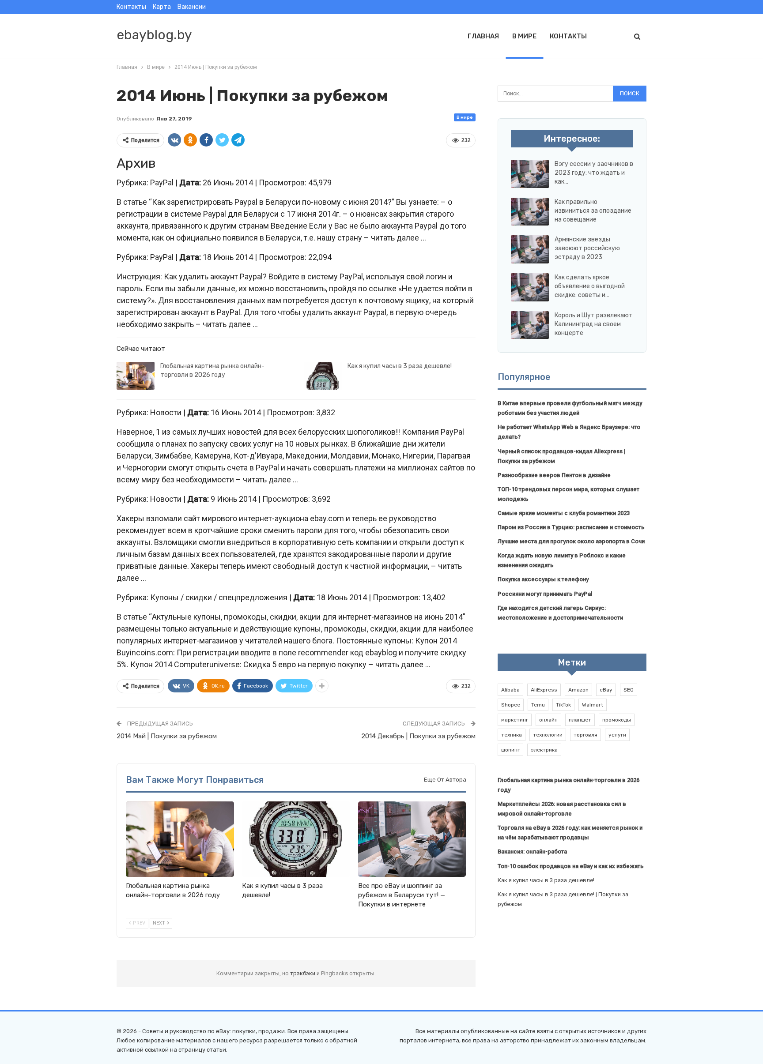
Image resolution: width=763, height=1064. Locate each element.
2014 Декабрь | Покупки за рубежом (418, 736)
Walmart (592, 705)
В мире (524, 36)
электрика (544, 750)
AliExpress (544, 690)
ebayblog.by (154, 35)
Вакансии (192, 7)
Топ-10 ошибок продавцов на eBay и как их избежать (571, 866)
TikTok (563, 705)
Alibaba (510, 690)
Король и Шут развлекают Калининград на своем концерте (594, 324)
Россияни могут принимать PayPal (545, 593)
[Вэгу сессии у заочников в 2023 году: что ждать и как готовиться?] (530, 174)
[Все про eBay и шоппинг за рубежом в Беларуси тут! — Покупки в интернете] (412, 839)
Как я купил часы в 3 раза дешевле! (400, 366)
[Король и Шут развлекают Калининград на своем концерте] (530, 325)
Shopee (510, 705)
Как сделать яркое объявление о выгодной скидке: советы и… (590, 286)
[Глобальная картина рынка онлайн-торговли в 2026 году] (136, 376)
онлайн (548, 720)
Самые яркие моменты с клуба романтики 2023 (564, 513)
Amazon (578, 690)
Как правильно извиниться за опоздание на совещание (593, 210)
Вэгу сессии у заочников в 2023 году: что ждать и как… (594, 172)
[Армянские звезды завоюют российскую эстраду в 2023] (530, 249)
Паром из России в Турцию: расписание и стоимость (571, 527)
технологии (548, 735)
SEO (628, 690)
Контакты (131, 7)
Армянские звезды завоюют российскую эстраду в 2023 (587, 248)
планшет (580, 720)
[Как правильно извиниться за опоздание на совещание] (530, 212)
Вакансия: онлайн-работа (532, 851)
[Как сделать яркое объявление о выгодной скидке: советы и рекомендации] (530, 287)
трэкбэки (303, 973)
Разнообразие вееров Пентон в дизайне (554, 475)
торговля (585, 735)
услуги (617, 735)
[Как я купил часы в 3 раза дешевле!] (323, 376)
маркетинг (514, 720)
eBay (606, 690)
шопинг (510, 750)
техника (511, 735)
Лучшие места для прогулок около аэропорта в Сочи (571, 541)
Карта (162, 7)
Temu (538, 705)
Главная (483, 36)
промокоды (616, 720)
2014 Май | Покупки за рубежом (167, 736)
